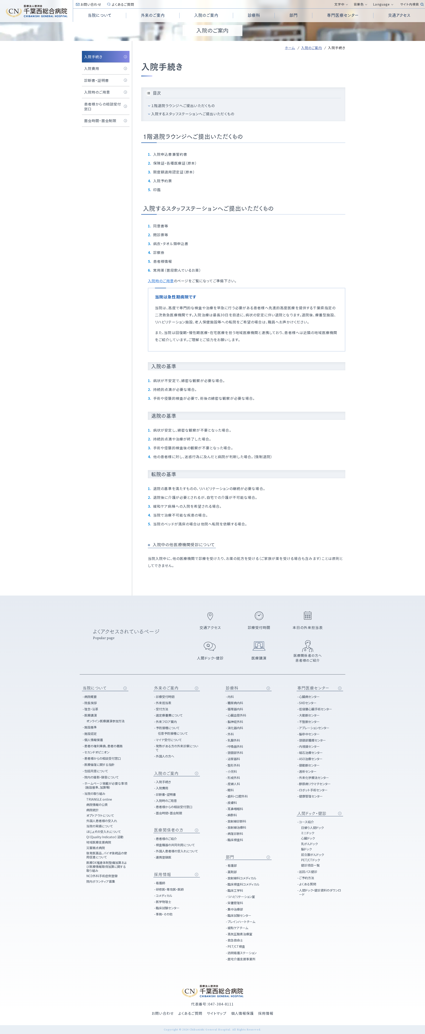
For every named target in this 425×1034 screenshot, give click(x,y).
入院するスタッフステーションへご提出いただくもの (192, 113)
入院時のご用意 (161, 280)
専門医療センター (313, 688)
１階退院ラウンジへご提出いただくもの (183, 105)
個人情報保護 (242, 1013)
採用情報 (162, 874)
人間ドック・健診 (311, 813)
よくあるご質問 (123, 4)
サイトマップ (217, 1013)
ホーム (290, 47)
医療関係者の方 (169, 830)
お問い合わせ (90, 4)
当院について (95, 688)
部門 (230, 857)
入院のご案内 (311, 47)
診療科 (232, 688)
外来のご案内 (166, 688)
